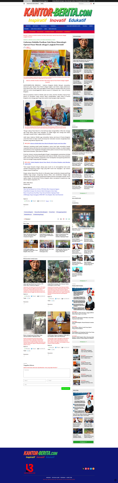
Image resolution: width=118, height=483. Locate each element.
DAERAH (38, 39)
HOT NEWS (35, 26)
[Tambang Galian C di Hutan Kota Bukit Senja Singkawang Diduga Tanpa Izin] (88, 66)
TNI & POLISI (40, 31)
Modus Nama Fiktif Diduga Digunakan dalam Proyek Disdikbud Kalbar (77, 71)
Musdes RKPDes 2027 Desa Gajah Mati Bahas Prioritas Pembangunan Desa (47, 250)
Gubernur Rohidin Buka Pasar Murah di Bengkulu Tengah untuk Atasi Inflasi (48, 143)
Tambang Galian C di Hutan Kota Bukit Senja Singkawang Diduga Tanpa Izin (88, 71)
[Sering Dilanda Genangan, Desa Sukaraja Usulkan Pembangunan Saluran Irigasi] (47, 229)
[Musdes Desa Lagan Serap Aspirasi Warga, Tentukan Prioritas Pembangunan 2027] (77, 182)
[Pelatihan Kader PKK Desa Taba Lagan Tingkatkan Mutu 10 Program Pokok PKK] (63, 244)
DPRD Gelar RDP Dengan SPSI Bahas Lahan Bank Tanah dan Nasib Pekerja (82, 318)
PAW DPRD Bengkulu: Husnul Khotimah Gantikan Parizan (83, 323)
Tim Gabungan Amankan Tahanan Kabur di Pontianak (77, 82)
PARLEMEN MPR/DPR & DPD (73, 26)
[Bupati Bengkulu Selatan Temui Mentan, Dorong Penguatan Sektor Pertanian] (89, 258)
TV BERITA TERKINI (49, 31)
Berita (25, 31)
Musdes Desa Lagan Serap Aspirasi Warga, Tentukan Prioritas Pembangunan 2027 (76, 187)
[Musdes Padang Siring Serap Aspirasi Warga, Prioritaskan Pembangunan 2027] (89, 182)
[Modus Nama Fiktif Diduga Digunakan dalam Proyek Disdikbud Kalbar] (77, 66)
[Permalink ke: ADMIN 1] (24, 47)
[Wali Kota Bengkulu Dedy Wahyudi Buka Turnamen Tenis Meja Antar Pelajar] (76, 376)
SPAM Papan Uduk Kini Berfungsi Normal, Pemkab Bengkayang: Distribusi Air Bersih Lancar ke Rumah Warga (77, 104)
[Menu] (24, 3)
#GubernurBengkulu (28, 212)
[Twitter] (83, 469)
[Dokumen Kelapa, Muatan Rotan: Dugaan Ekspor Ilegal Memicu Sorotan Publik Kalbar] (88, 88)
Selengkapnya (83, 120)
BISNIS (91, 26)
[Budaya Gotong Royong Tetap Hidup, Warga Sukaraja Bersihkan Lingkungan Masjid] (63, 229)
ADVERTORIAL (59, 31)
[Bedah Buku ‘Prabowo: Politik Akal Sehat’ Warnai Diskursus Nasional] (83, 216)
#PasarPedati (52, 212)
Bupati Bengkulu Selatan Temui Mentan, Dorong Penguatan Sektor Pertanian (89, 263)
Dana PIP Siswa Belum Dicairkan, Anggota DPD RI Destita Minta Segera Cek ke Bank (83, 313)
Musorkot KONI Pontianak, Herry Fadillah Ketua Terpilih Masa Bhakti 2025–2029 (87, 357)
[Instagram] (86, 469)
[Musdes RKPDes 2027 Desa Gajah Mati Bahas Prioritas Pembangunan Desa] (47, 244)
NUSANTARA (44, 26)
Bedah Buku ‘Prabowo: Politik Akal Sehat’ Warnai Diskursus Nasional (82, 229)
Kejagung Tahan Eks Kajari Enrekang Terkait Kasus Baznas (77, 263)
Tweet (47, 200)
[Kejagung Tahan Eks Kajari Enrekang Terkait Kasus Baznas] (77, 258)
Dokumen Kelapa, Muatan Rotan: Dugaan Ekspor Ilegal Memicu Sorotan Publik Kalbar (88, 93)
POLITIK (85, 26)
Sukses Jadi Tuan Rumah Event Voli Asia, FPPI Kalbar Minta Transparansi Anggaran (41, 189)
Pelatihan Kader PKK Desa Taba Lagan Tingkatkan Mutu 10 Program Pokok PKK (62, 250)
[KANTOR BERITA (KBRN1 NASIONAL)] (58, 14)
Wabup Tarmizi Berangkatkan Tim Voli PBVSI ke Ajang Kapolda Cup (86, 370)
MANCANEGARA (52, 28)
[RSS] (93, 469)
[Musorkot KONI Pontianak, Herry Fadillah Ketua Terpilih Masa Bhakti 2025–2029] (76, 357)
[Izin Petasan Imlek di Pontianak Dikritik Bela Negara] (88, 77)
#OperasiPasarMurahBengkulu (41, 212)
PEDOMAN (63, 477)
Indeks (42, 3)
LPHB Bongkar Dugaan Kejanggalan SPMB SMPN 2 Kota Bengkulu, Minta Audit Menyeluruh (43, 194)
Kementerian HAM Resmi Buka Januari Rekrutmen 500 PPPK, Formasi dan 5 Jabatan (77, 115)
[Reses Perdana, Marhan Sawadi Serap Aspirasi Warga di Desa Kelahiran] (88, 431)
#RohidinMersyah (28, 214)
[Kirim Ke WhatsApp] (69, 219)
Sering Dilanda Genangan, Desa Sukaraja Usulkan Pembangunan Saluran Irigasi (34, 1)
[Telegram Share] (66, 219)
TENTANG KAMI (55, 477)
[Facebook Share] (58, 219)
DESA (46, 28)
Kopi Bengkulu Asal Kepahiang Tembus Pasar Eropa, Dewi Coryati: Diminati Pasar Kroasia (83, 333)
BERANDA (31, 39)
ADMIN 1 (28, 47)
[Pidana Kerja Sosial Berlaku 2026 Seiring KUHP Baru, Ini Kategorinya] (89, 246)
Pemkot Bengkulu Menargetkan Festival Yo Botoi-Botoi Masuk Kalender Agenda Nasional (77, 240)
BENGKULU (25, 39)
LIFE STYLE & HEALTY (36, 28)
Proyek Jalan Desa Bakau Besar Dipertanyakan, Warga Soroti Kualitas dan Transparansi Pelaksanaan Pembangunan (77, 93)
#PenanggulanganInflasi (61, 212)
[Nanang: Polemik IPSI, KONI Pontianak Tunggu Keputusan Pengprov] (76, 363)
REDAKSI (48, 477)
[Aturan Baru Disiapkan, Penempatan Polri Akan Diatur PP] (77, 269)
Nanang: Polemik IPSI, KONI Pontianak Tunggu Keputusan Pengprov (86, 363)
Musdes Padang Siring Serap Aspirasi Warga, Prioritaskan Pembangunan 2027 (88, 187)
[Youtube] (88, 469)
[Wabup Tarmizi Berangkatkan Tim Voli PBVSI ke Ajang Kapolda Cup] (76, 370)
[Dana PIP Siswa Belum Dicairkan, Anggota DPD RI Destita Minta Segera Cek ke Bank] (83, 299)
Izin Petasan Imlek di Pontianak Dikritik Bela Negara (88, 82)
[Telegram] (91, 469)
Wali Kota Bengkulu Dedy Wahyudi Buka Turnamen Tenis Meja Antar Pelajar (86, 376)
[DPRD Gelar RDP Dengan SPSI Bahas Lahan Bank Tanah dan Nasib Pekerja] (88, 420)
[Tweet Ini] (61, 219)
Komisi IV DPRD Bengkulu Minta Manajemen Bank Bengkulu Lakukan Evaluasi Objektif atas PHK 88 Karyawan (83, 338)
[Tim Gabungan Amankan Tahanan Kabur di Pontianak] (77, 77)
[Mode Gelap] (94, 3)
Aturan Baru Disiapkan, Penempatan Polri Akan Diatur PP (77, 275)
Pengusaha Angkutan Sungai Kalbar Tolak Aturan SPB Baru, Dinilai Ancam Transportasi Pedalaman (88, 104)
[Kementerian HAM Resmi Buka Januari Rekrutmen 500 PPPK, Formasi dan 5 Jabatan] (77, 110)
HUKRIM (26, 28)
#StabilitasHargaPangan (38, 214)
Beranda (25, 35)
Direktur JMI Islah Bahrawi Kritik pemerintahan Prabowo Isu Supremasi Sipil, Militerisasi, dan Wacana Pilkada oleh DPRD (77, 252)
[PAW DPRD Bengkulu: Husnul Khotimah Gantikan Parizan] (77, 431)
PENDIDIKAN (67, 31)
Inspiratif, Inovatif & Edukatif (32, 3)
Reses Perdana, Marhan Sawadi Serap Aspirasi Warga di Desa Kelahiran (82, 328)
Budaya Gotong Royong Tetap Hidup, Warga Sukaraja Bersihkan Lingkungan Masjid (76, 1)
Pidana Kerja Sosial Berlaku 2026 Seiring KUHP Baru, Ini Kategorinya (88, 252)
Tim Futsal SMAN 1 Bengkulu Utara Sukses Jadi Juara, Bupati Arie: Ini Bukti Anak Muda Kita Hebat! (87, 382)
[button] (91, 3)
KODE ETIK (69, 477)
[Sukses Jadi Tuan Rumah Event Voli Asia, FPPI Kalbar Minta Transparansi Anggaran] (30, 229)
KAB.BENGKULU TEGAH (50, 39)
